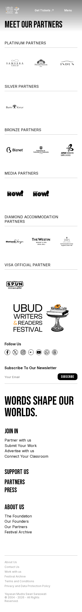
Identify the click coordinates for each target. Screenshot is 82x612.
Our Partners (16, 526)
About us (14, 507)
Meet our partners (33, 24)
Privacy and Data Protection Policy (27, 586)
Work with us (13, 571)
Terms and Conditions (19, 581)
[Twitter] (15, 352)
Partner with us (18, 440)
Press (11, 490)
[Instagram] (23, 352)
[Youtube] (39, 352)
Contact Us (12, 567)
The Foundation (18, 516)
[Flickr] (31, 352)
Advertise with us (19, 451)
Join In (11, 431)
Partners (15, 482)
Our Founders (17, 521)
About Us (11, 562)
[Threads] (55, 352)
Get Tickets (42, 10)
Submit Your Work (21, 445)
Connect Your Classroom (26, 456)
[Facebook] (7, 352)
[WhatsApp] (47, 352)
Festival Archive (18, 532)
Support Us (17, 472)
